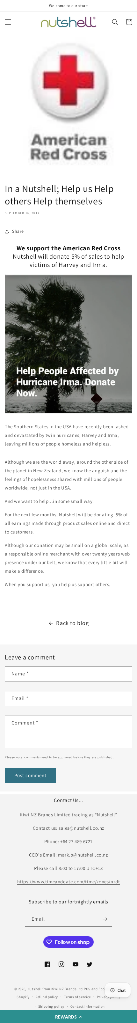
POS (87, 989)
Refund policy (46, 997)
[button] (68, 1016)
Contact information (87, 1006)
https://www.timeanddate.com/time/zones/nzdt (68, 882)
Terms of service (77, 997)
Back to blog (72, 623)
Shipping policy (51, 1006)
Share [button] (18, 231)
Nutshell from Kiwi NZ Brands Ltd (55, 989)
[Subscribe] (105, 919)
